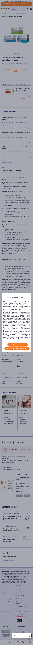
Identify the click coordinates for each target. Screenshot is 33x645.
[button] (30, 634)
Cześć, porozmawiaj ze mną (22, 635)
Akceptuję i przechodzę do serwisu (17, 348)
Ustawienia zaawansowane (17, 345)
